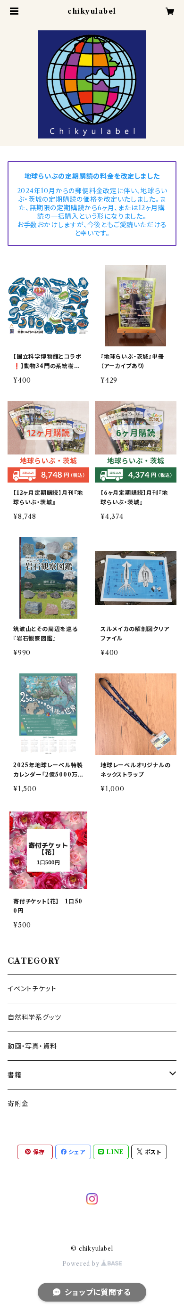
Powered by (81, 1263)
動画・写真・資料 (32, 1046)
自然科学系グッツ (34, 1017)
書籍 (15, 1075)
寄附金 (18, 1103)
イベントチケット (32, 988)
